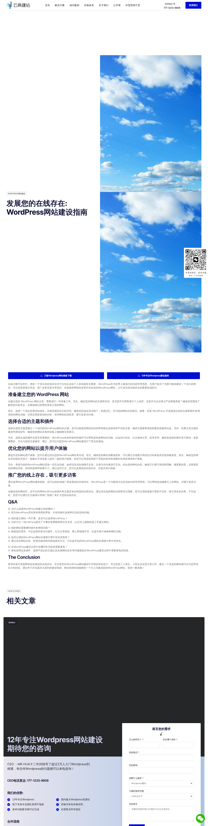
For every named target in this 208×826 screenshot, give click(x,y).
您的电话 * (134, 752)
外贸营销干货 (132, 5)
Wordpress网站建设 (16, 193)
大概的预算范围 (136, 791)
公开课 (117, 5)
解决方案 (60, 5)
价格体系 (89, 5)
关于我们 (103, 5)
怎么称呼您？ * (136, 739)
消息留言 (133, 804)
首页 (47, 5)
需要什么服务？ (136, 778)
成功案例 (74, 5)
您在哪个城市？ (170, 739)
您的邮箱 (133, 765)
